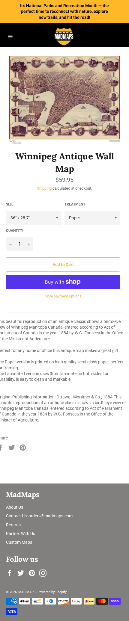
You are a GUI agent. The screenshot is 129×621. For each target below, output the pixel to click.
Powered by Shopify (52, 592)
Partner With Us (20, 533)
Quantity (14, 231)
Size (10, 204)
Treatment (74, 204)
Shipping (44, 188)
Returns (13, 524)
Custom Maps (19, 542)
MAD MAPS (27, 592)
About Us (14, 507)
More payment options (63, 296)
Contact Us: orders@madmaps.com (39, 515)
